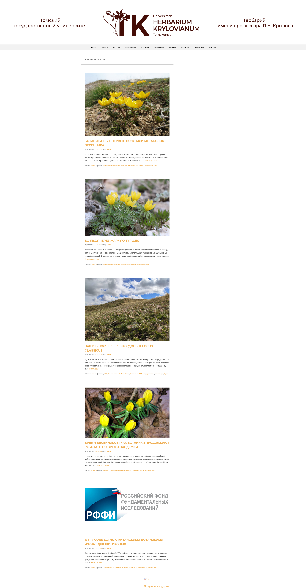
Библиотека (199, 47)
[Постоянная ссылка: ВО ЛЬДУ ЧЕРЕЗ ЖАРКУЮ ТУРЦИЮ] (127, 207)
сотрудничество (148, 374)
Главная (93, 47)
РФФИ (133, 568)
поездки (123, 264)
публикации (149, 166)
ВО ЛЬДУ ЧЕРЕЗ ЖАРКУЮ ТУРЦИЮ (112, 240)
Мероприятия (130, 47)
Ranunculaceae (114, 166)
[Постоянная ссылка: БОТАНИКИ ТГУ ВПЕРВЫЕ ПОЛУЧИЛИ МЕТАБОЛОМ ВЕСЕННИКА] (127, 104)
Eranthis (106, 166)
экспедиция (141, 264)
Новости (105, 47)
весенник (124, 166)
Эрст (155, 166)
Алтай (127, 374)
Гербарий (113, 470)
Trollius (121, 374)
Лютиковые (134, 374)
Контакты (212, 47)
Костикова (131, 166)
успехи (150, 568)
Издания (172, 47)
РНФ (128, 264)
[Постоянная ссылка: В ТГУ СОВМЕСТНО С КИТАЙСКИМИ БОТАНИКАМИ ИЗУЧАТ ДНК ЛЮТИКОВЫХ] (127, 509)
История (116, 47)
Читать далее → (152, 161)
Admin (109, 149)
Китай (112, 568)
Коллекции (185, 47)
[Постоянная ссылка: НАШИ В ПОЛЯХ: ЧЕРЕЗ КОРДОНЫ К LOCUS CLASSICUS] (127, 310)
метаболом (140, 166)
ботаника (106, 470)
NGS (105, 374)
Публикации (159, 47)
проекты (127, 568)
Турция (133, 264)
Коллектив (145, 47)
